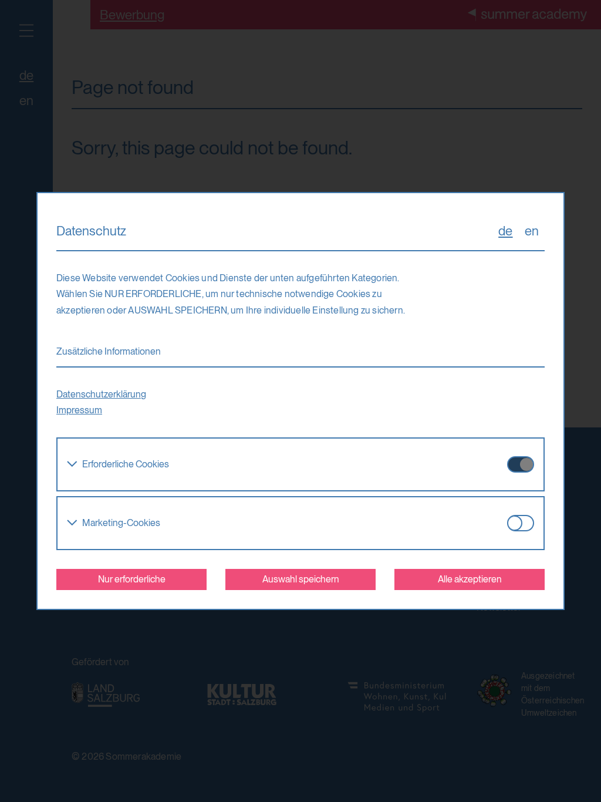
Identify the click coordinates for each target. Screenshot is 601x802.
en (532, 230)
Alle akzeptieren (470, 579)
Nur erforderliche (132, 579)
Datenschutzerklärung (101, 394)
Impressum (79, 410)
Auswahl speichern (300, 579)
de (505, 230)
